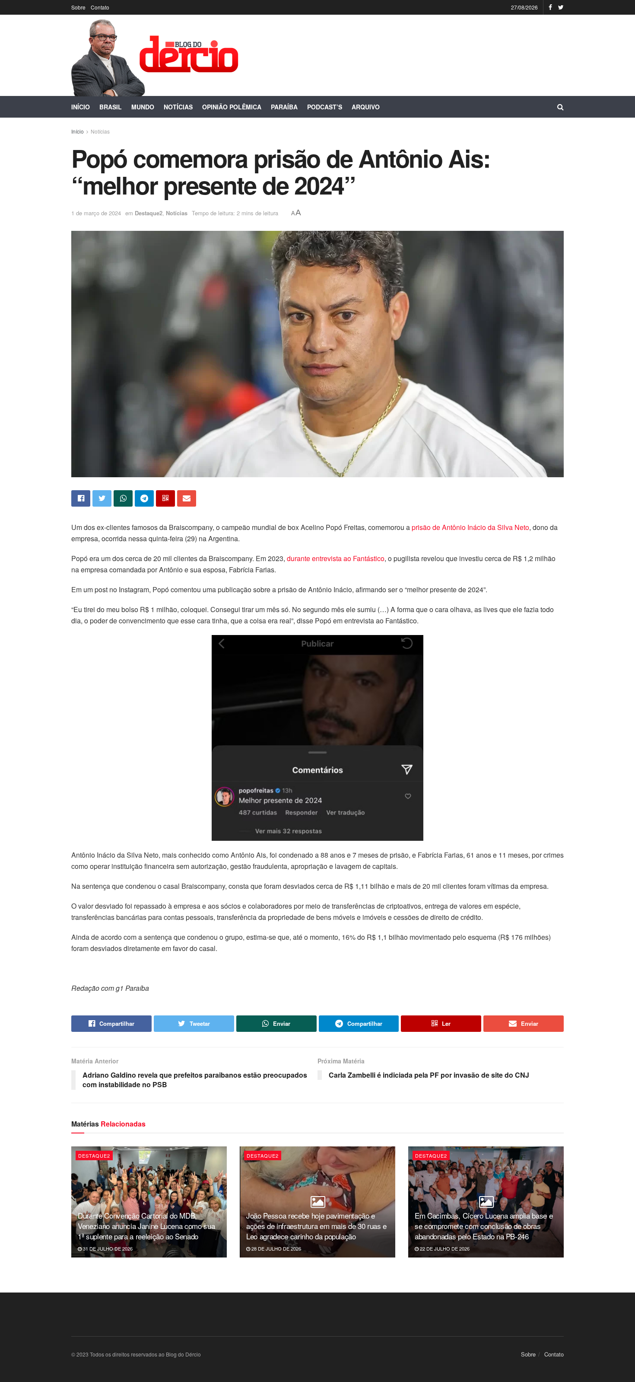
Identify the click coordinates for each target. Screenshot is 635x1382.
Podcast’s (324, 106)
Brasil (110, 106)
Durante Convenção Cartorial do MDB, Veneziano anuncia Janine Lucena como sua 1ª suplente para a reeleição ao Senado (146, 1226)
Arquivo (366, 106)
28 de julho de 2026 (275, 1248)
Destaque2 (148, 213)
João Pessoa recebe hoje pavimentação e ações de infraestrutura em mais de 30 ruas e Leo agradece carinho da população (316, 1226)
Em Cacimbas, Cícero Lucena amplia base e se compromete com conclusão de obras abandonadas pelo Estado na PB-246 (483, 1226)
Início (80, 106)
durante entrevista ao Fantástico (335, 558)
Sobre (78, 7)
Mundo (142, 106)
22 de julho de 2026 (444, 1248)
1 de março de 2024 (96, 213)
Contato (100, 7)
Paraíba (284, 106)
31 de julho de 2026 (107, 1248)
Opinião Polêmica (231, 106)
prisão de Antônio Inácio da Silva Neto (470, 527)
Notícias (178, 106)
